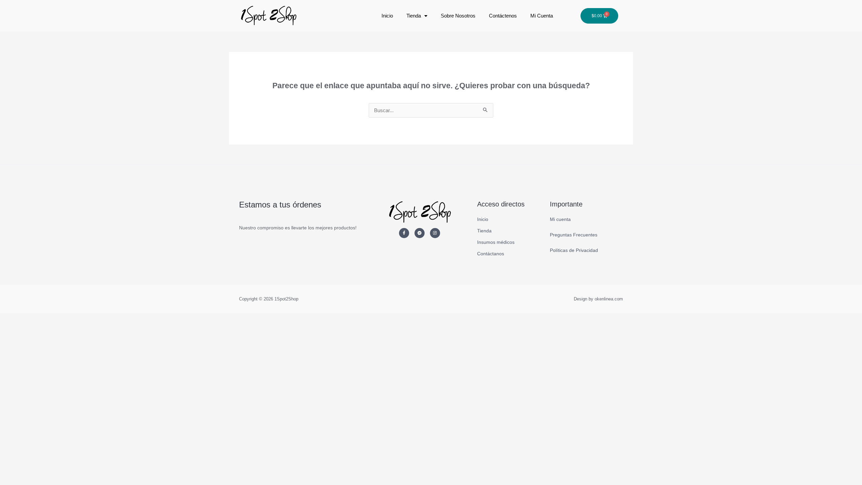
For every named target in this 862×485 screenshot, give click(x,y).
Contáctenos (503, 16)
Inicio (387, 16)
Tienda (413, 16)
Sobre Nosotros (458, 16)
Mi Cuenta (541, 16)
